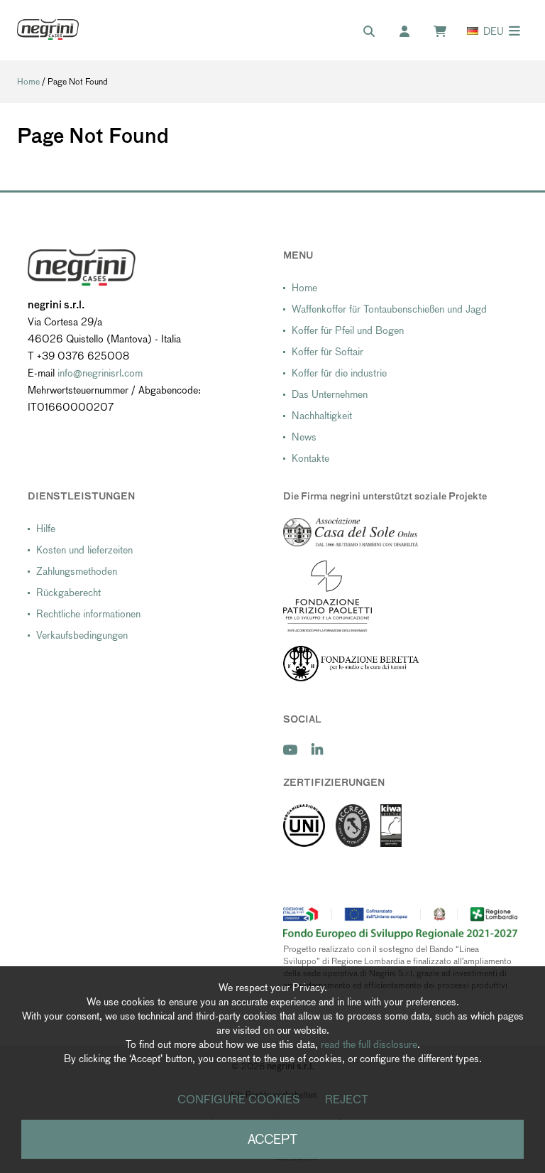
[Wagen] (447, 31)
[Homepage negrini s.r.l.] (48, 29)
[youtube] (290, 749)
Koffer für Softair (327, 351)
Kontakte (310, 458)
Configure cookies (238, 1099)
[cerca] (376, 31)
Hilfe (45, 528)
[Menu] (514, 30)
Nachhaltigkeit (322, 415)
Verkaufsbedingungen (82, 635)
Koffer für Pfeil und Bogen (348, 330)
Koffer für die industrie (339, 373)
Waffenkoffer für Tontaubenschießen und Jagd (389, 309)
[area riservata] (411, 31)
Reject (346, 1099)
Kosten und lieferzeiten (84, 550)
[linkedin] (317, 749)
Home (28, 82)
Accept (272, 1139)
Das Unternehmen (330, 394)
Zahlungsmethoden (76, 571)
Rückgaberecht (68, 592)
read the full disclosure (369, 1044)
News (304, 437)
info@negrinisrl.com (100, 373)
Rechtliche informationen (88, 614)
